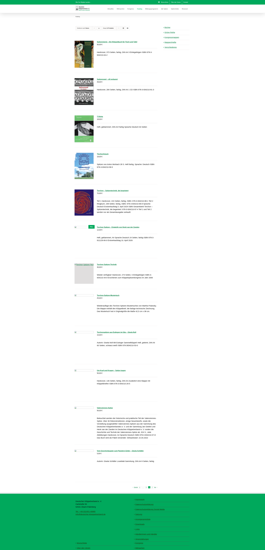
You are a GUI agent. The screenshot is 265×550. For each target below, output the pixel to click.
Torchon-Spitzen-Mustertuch (108, 295)
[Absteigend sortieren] (99, 28)
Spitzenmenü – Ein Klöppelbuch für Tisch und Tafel (117, 42)
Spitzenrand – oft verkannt (107, 79)
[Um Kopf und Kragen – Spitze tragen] (84, 382)
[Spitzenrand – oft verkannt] (84, 91)
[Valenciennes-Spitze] (84, 420)
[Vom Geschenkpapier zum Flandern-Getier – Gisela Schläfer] (84, 463)
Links (137, 529)
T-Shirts (100, 116)
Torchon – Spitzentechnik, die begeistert (112, 191)
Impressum (140, 499)
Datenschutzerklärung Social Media (150, 509)
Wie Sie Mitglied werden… (83, 2)
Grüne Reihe (169, 32)
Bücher (167, 27)
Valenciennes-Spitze (105, 408)
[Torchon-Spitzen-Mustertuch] (84, 307)
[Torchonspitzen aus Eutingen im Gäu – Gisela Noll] (84, 345)
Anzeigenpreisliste (142, 519)
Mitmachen (139, 548)
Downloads (140, 524)
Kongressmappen (171, 37)
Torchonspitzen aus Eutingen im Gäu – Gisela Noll (116, 332)
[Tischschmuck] (84, 166)
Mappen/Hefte (170, 42)
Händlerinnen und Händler (146, 534)
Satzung (138, 514)
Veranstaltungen (142, 539)
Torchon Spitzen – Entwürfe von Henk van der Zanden (118, 227)
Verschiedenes (170, 47)
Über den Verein (83, 548)
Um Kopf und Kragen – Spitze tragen (111, 370)
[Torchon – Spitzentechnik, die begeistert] (84, 202)
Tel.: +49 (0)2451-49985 (85, 512)
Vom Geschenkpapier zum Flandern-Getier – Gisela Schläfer (120, 451)
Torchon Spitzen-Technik (107, 264)
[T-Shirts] (84, 128)
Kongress (139, 543)
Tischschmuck (102, 154)
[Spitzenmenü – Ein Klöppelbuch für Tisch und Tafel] (84, 54)
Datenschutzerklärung (144, 504)
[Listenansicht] (127, 28)
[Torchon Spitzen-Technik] (84, 273)
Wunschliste (82, 543)
